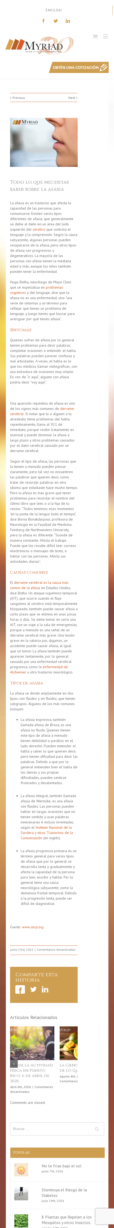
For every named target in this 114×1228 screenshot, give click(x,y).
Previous (18, 98)
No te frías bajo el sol (61, 1166)
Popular (21, 1153)
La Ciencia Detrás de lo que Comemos (68, 1067)
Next (71, 98)
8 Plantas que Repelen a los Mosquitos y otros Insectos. (67, 1220)
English (54, 10)
